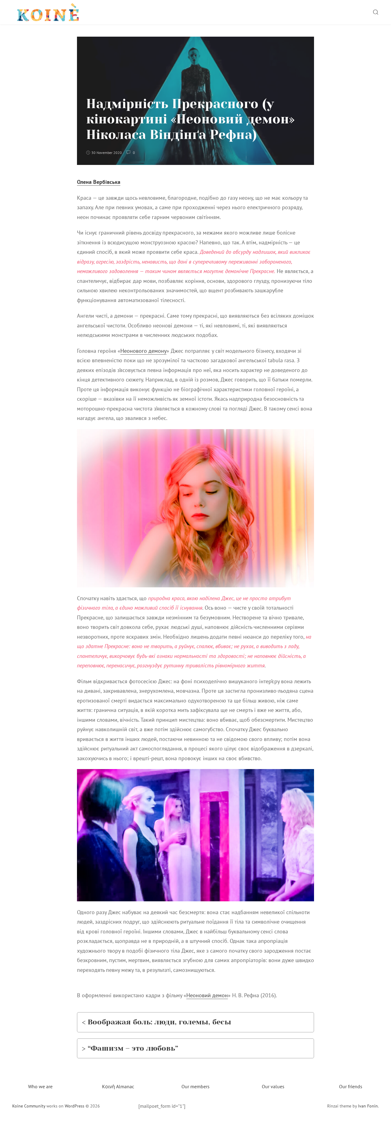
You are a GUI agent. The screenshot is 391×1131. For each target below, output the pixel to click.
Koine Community (28, 1106)
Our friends (350, 1086)
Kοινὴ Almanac (118, 1086)
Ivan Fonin (368, 1106)
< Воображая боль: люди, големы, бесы (156, 1022)
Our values (273, 1086)
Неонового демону (143, 350)
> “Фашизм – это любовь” (130, 1048)
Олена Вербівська (98, 181)
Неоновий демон (207, 995)
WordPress (74, 1106)
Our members (195, 1086)
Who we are (40, 1086)
